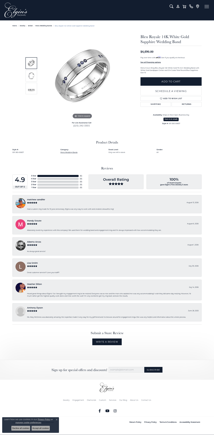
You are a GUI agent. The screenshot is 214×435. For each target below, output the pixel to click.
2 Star (33, 185)
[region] (82, 76)
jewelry (22, 26)
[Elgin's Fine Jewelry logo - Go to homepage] (84, 10)
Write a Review (107, 341)
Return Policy (135, 422)
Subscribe (153, 370)
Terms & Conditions (168, 422)
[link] (191, 6)
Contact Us (146, 400)
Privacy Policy (150, 422)
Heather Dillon (34, 284)
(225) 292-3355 (81, 125)
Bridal (30, 26)
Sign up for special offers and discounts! (79, 370)
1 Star (33, 187)
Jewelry (66, 400)
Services (112, 400)
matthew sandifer (36, 200)
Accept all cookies (40, 428)
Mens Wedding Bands (43, 26)
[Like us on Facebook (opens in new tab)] (100, 411)
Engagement (78, 400)
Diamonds (91, 400)
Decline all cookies (20, 428)
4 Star (33, 179)
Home (14, 26)
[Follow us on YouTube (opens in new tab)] (107, 411)
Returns (186, 104)
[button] (171, 6)
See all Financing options (150, 62)
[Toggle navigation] (206, 6)
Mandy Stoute (34, 221)
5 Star (33, 176)
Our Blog (123, 400)
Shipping (156, 104)
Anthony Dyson (35, 308)
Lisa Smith (32, 263)
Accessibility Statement (189, 422)
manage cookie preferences (28, 422)
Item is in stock (171, 119)
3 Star (33, 182)
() (81, 176)
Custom (102, 400)
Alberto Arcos (34, 242)
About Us (134, 400)
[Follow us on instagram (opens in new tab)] (115, 411)
